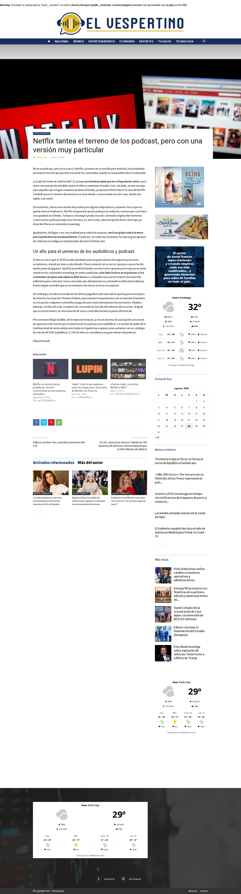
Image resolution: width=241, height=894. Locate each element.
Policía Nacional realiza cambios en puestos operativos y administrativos (189, 574)
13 (182, 413)
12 (175, 413)
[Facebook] (36, 422)
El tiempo (172, 732)
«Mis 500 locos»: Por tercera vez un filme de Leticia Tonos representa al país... (179, 478)
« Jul (157, 437)
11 (166, 413)
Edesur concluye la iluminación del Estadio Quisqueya (189, 631)
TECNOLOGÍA (184, 41)
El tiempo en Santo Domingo (181, 365)
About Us (193, 891)
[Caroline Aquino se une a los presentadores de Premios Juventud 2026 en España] (51, 482)
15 (196, 413)
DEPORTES (146, 41)
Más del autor (90, 463)
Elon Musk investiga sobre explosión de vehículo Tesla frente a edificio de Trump (189, 652)
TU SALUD (164, 41)
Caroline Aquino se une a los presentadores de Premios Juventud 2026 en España (47, 501)
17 (158, 419)
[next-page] (40, 511)
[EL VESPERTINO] (120, 22)
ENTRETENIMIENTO (102, 41)
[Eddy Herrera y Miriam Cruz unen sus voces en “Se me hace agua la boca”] (129, 482)
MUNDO (78, 41)
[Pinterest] (51, 422)
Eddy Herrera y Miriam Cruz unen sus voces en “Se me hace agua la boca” (128, 501)
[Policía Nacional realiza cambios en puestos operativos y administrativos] (163, 575)
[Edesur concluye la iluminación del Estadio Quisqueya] (163, 634)
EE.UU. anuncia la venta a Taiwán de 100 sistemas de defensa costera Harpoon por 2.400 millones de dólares (122, 446)
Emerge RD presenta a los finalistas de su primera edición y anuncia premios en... (191, 594)
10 (158, 413)
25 (166, 426)
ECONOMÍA (127, 41)
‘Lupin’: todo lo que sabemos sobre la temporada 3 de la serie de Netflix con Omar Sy (89, 387)
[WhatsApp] (59, 422)
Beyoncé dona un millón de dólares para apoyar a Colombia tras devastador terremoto (88, 501)
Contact (204, 891)
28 (189, 426)
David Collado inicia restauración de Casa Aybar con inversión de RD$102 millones (188, 613)
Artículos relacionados (53, 463)
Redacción (42, 157)
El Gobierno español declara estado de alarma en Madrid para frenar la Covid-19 (180, 532)
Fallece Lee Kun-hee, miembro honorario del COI (59, 444)
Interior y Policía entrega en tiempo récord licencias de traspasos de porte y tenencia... (181, 498)
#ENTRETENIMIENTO (42, 494)
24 (158, 426)
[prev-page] (35, 511)
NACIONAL (62, 41)
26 (175, 426)
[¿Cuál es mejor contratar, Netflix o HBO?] (128, 369)
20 (182, 419)
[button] (204, 41)
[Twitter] (43, 422)
